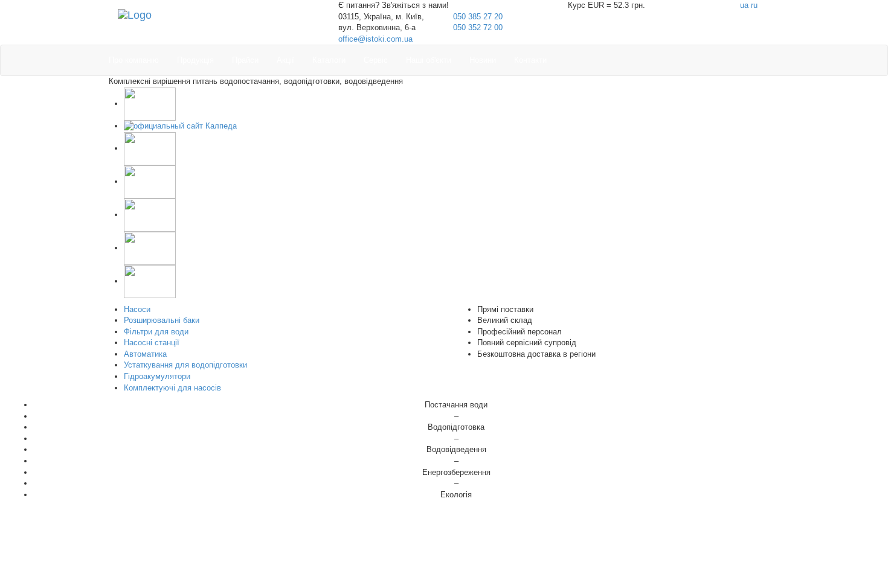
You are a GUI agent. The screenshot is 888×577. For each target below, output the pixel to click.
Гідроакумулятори (157, 376)
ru (754, 5)
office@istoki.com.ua (375, 38)
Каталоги (329, 60)
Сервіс (376, 60)
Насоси (137, 309)
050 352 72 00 (478, 27)
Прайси (245, 60)
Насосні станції (151, 342)
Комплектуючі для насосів (172, 387)
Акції (285, 60)
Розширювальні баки (161, 320)
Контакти (530, 60)
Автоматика (145, 354)
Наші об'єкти (428, 60)
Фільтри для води (156, 331)
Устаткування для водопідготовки (185, 364)
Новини (482, 60)
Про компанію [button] (134, 60)
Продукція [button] (195, 60)
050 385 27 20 (478, 16)
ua (744, 5)
